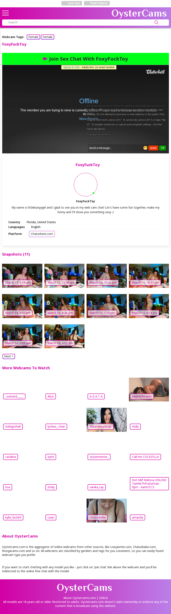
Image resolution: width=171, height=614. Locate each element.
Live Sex (73, 3)
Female (33, 37)
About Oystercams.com (79, 598)
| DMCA (102, 598)
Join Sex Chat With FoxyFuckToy (88, 58)
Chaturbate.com (42, 234)
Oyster (139, 13)
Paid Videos (98, 3)
